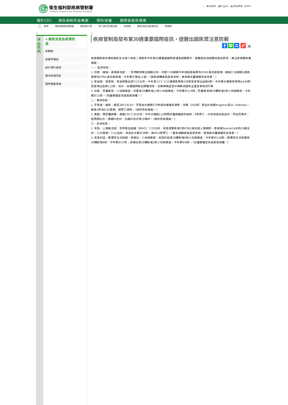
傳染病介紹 (86, 26)
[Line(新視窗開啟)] (231, 45)
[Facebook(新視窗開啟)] (225, 45)
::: (37, 33)
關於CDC (44, 20)
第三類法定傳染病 (107, 26)
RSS (249, 6)
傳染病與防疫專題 (73, 20)
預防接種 (104, 20)
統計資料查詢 (53, 67)
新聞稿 (168, 26)
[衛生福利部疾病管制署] (66, 8)
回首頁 (212, 6)
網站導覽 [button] (237, 6)
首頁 (46, 26)
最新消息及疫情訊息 (147, 26)
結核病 (127, 26)
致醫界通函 (51, 59)
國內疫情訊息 (53, 75)
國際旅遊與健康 (133, 20)
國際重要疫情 (53, 84)
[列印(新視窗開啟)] (237, 45)
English (224, 6)
